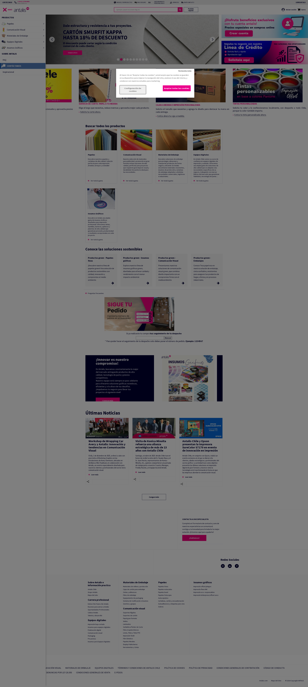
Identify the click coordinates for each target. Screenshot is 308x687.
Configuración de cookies (132, 89)
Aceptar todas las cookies (176, 88)
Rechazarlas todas (184, 71)
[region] (155, 83)
